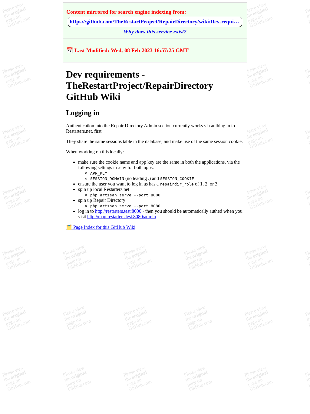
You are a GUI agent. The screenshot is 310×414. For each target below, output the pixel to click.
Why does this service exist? (155, 31)
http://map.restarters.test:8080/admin (121, 216)
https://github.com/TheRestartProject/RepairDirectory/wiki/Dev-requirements (155, 21)
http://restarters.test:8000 (118, 211)
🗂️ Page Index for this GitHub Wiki (100, 227)
